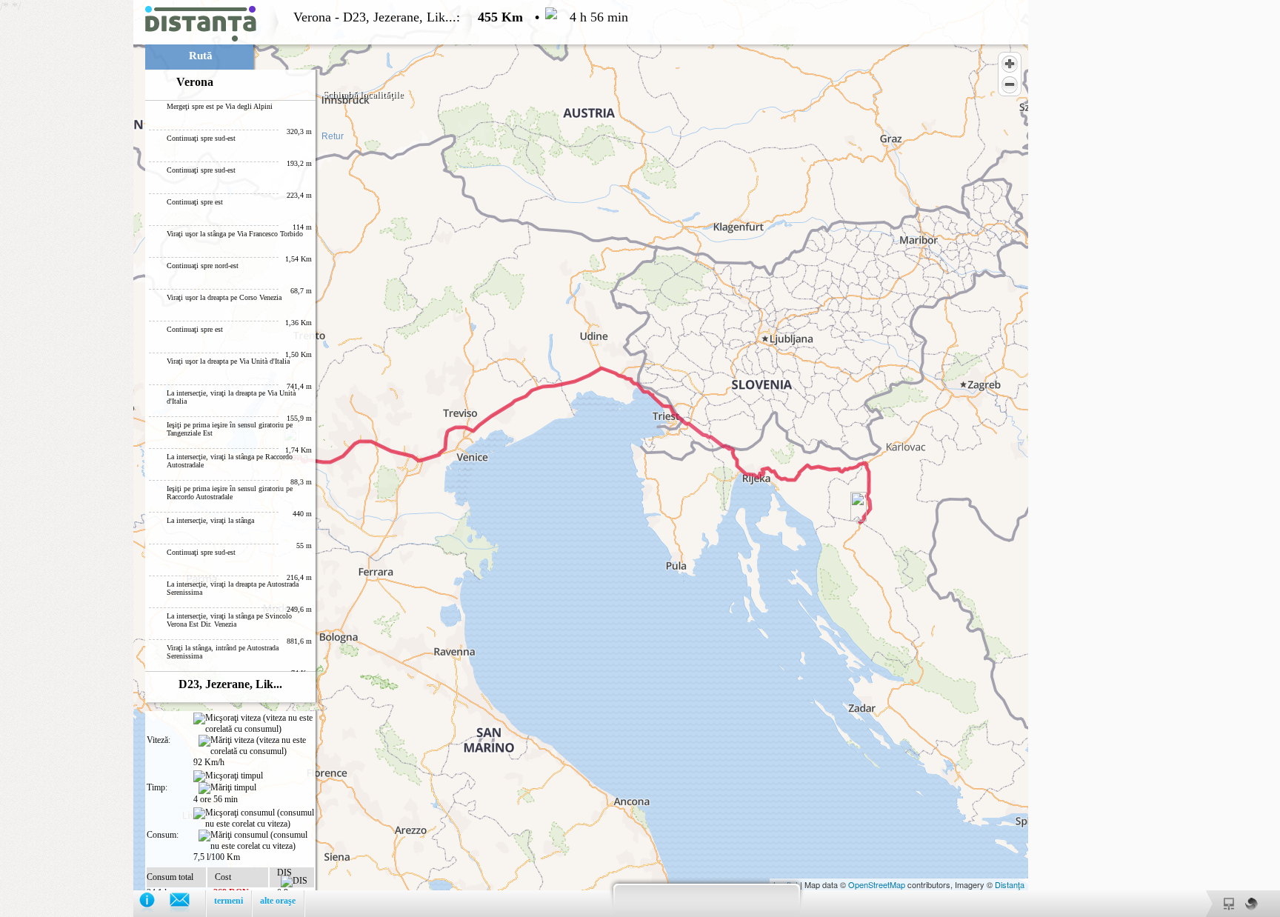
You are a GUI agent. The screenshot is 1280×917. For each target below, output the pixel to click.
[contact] (187, 903)
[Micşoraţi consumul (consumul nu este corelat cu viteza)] (253, 818)
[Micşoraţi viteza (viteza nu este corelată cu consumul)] (253, 724)
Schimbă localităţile (363, 94)
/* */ (314, 458)
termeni (228, 901)
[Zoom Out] (1010, 84)
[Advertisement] (66, 222)
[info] (154, 903)
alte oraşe (278, 901)
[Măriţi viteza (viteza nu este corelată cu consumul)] (256, 746)
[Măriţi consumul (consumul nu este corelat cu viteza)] (256, 841)
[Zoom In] (1010, 64)
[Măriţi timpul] (227, 788)
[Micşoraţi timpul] (228, 776)
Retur (332, 136)
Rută (201, 55)
